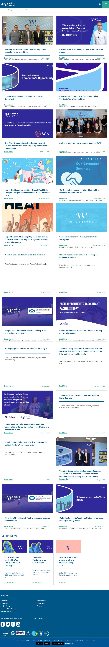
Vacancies (4, 601)
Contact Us (4, 603)
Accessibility (41, 601)
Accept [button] (39, 643)
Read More (8, 58)
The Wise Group (7, 10)
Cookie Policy (5, 606)
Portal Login (41, 603)
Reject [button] (47, 643)
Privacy (39, 606)
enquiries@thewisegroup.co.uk (11, 619)
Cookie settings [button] (57, 643)
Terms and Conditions (8, 609)
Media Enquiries (6, 611)
